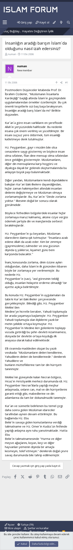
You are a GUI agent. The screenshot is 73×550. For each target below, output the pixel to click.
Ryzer (11, 524)
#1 (66, 82)
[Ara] (68, 22)
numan (12, 54)
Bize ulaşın (14, 528)
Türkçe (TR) (26, 524)
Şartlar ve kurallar (38, 528)
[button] (5, 22)
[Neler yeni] (61, 22)
